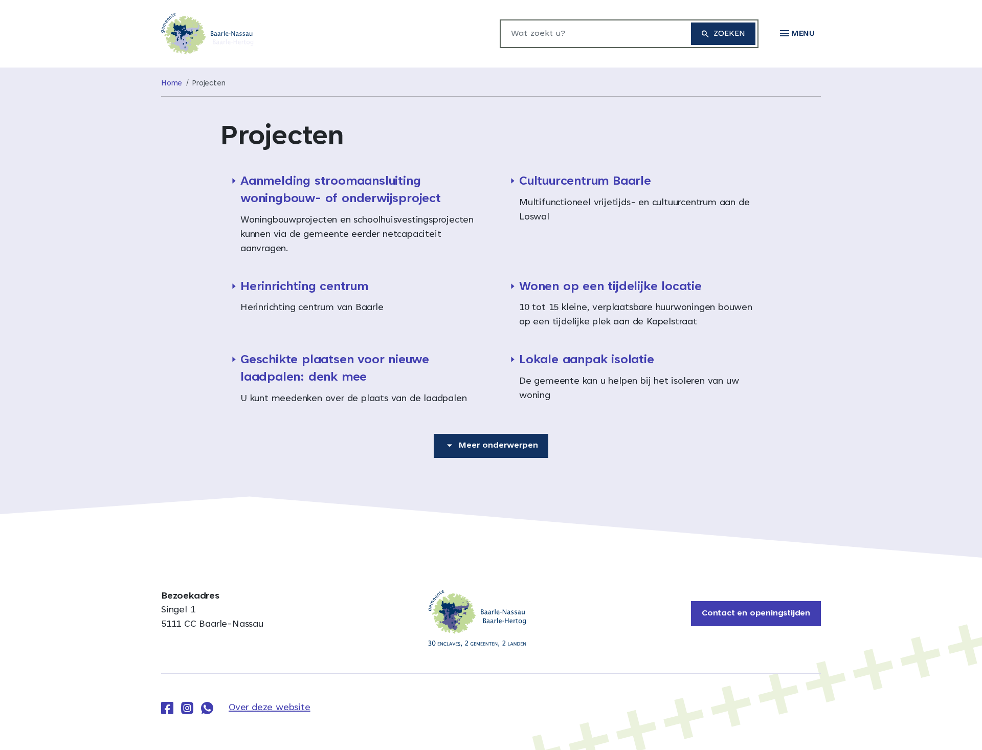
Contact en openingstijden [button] (756, 613)
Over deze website (269, 708)
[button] (797, 34)
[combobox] (590, 34)
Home (171, 83)
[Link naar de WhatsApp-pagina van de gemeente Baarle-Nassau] (207, 708)
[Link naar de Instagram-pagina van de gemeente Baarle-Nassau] (187, 708)
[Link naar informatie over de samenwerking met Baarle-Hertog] (477, 618)
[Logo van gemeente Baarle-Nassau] (207, 34)
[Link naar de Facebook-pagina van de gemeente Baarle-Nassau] (167, 708)
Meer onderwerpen (498, 446)
